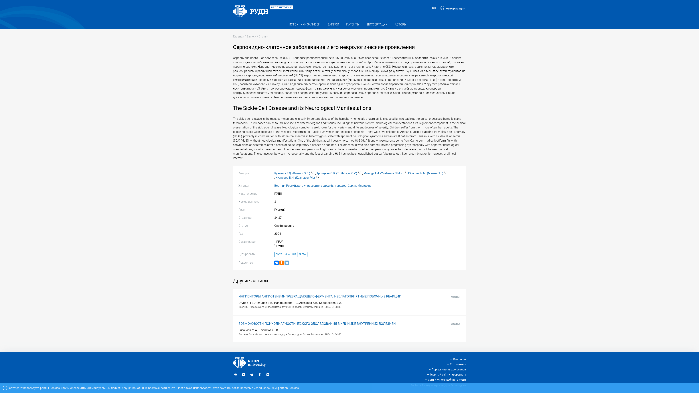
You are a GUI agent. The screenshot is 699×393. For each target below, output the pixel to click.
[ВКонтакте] (276, 263)
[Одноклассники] (281, 263)
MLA (287, 254)
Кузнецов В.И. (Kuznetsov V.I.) (295, 177)
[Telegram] (287, 263)
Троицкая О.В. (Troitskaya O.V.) (337, 173)
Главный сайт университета (448, 374)
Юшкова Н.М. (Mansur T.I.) (425, 173)
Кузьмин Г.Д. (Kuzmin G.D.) (292, 173)
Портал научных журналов (449, 369)
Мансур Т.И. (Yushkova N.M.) (383, 173)
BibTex (302, 254)
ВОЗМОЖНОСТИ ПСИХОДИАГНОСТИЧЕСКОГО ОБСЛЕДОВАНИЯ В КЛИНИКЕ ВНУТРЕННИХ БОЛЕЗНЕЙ (317, 323)
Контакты (459, 359)
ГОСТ (279, 254)
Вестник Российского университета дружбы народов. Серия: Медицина (323, 185)
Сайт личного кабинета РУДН (447, 379)
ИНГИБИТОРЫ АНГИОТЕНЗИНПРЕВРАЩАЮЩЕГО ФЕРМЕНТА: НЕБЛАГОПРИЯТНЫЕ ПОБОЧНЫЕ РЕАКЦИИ (319, 296)
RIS (294, 254)
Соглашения (458, 364)
